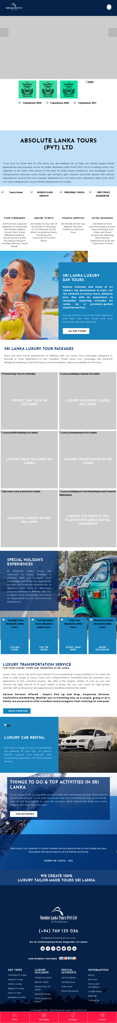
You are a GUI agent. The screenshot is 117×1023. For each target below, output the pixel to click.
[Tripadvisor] (43, 948)
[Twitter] (64, 948)
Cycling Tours (15, 648)
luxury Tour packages (84, 355)
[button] (109, 7)
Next (116, 852)
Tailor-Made (44, 1019)
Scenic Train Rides (73, 648)
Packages (73, 1019)
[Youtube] (58, 948)
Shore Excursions (102, 648)
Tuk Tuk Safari (44, 648)
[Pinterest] (69, 948)
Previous (3, 852)
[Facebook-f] (48, 948)
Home (14, 1019)
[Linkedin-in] (74, 948)
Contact (102, 1019)
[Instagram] (53, 948)
